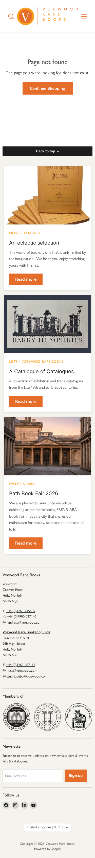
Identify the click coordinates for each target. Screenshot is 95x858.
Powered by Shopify (47, 849)
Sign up (76, 775)
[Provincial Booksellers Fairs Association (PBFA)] (78, 717)
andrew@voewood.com (25, 622)
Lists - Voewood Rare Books (36, 361)
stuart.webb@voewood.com (27, 676)
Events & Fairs (22, 483)
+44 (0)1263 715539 (20, 611)
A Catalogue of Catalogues (41, 371)
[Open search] (11, 16)
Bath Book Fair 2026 (33, 493)
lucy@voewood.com (22, 670)
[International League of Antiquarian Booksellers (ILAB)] (47, 717)
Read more (25, 279)
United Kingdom (45, 827)
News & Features (24, 232)
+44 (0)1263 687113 (20, 665)
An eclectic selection (34, 243)
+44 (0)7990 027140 (21, 616)
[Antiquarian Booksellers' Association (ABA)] (16, 717)
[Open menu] (84, 16)
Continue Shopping (47, 88)
